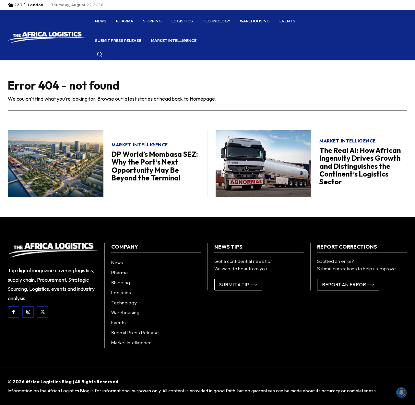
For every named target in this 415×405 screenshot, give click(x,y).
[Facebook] (13, 312)
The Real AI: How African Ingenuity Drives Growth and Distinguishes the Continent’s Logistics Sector (360, 166)
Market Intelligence (140, 144)
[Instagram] (28, 312)
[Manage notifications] (401, 392)
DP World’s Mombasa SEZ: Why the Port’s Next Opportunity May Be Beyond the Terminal (155, 166)
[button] (99, 54)
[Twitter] (42, 312)
